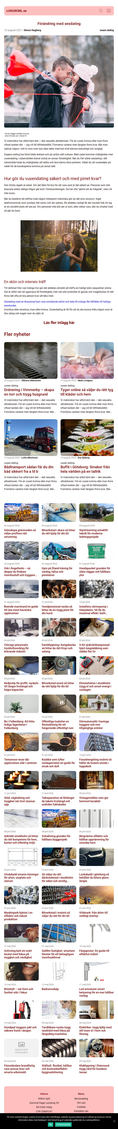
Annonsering (81, 1098)
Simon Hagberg (32, 30)
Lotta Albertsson (30, 457)
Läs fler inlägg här (59, 322)
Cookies (81, 1106)
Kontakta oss (81, 1111)
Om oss (81, 1102)
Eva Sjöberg (84, 457)
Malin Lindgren (85, 380)
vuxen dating (107, 30)
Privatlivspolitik (63, 1124)
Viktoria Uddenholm (31, 380)
